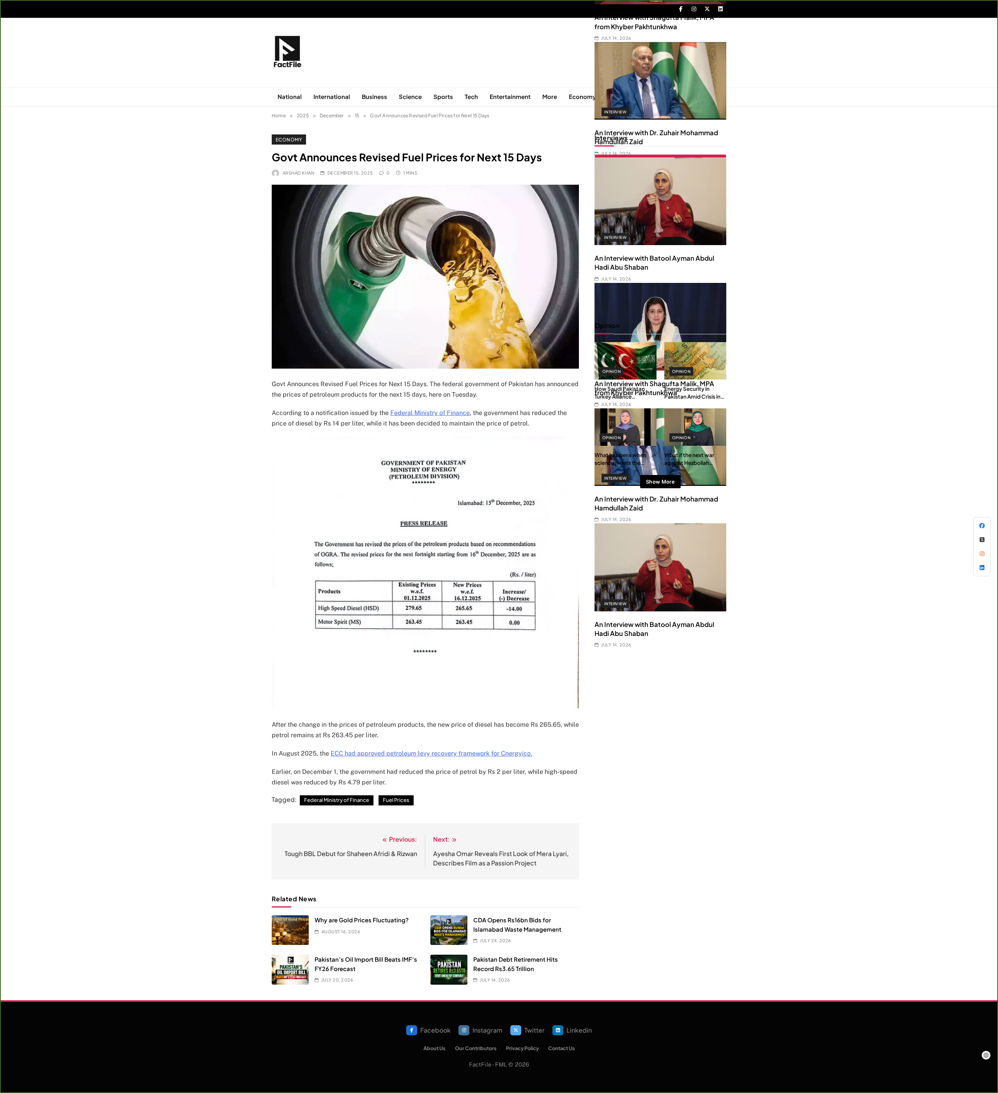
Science (410, 96)
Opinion (611, 371)
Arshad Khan (298, 172)
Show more (660, 482)
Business (374, 96)
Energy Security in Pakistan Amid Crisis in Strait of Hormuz (692, 396)
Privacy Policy (522, 1048)
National (290, 96)
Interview (615, 116)
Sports (443, 96)
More (549, 96)
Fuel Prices (396, 800)
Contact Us (561, 1048)
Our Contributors (476, 1048)
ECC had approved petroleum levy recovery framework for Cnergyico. (431, 753)
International (331, 96)
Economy (582, 96)
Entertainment (510, 96)
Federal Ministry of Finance (430, 413)
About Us (434, 1048)
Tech (471, 96)
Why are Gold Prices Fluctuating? (362, 919)
